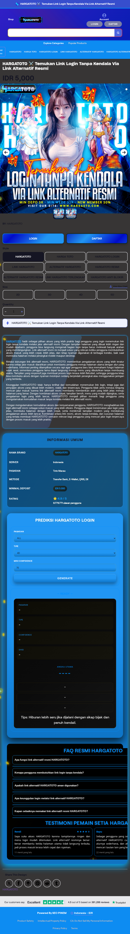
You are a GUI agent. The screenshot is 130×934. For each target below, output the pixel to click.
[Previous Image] (6, 152)
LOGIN (94, 24)
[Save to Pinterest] (38, 883)
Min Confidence (23, 561)
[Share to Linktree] (28, 883)
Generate (65, 578)
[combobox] (61, 33)
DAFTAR (113, 24)
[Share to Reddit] (47, 883)
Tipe (16, 546)
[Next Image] (124, 152)
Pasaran (19, 531)
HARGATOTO (13, 341)
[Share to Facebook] (19, 883)
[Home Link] (31, 20)
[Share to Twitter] (9, 883)
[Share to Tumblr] (56, 883)
